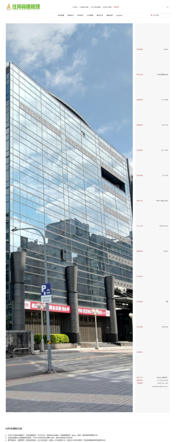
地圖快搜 (116, 7)
